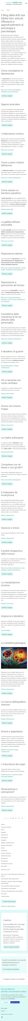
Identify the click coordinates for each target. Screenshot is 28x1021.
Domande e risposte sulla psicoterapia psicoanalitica (11, 882)
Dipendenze (4, 837)
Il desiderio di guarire (12, 351)
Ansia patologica (5, 630)
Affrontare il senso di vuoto (8, 299)
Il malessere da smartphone (9, 494)
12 (22, 818)
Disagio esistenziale (6, 845)
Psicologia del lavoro (6, 863)
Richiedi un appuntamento (8, 906)
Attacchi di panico (6, 856)
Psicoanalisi (4, 858)
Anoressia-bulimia (6, 827)
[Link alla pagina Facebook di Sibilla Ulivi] (2, 1017)
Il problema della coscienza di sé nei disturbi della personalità (11, 318)
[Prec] (3, 818)
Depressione (4, 835)
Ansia (2, 830)
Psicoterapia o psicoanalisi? (8, 888)
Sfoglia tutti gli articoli (9, 901)
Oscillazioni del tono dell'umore (9, 92)
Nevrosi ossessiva (6, 853)
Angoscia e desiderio (12, 616)
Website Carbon (15, 1002)
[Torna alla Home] (14, 3)
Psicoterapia (4, 861)
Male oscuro (4, 90)
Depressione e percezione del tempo (12, 284)
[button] (26, 3)
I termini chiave (5, 896)
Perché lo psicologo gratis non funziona (12, 891)
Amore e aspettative (12, 731)
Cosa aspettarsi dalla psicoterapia (10, 886)
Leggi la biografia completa (11, 947)
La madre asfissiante (12, 437)
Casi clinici (4, 894)
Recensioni (4, 866)
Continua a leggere (7, 96)
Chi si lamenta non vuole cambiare (11, 381)
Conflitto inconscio (6, 774)
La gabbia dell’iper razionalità (10, 223)
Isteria (2, 848)
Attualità (3, 832)
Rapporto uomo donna (7, 425)
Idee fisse (11, 150)
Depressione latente (11, 253)
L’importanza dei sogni (13, 764)
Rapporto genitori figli (7, 209)
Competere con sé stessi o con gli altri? (12, 466)
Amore (3, 824)
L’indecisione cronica (12, 133)
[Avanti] (25, 818)
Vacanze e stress (10, 527)
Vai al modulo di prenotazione (11, 969)
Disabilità (3, 840)
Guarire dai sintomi (17, 774)
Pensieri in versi (5, 869)
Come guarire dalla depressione (10, 879)
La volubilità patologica (13, 643)
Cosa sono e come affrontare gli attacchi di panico (12, 875)
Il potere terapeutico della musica (12, 552)
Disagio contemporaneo (14, 339)
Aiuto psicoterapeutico (14, 90)
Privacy (3, 1011)
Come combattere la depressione (12, 72)
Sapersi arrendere (10, 104)
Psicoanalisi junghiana (7, 776)
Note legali (4, 1008)
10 (15, 818)
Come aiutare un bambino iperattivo (11, 192)
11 (19, 818)
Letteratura (4, 850)
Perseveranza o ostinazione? (9, 790)
